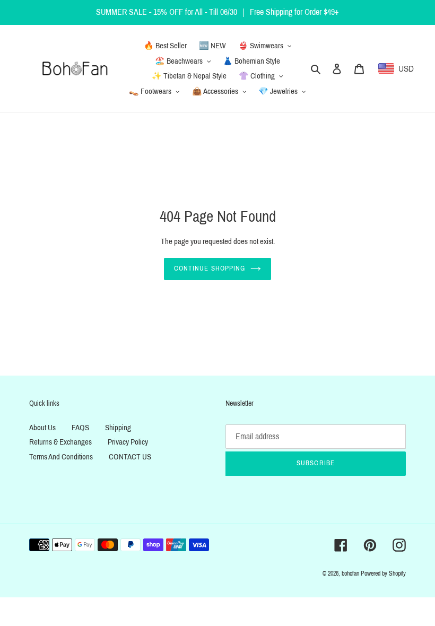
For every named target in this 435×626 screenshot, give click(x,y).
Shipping (118, 427)
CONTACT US (130, 457)
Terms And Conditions (61, 457)
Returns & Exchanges (60, 442)
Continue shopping (209, 268)
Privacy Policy (128, 442)
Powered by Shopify (383, 573)
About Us (42, 427)
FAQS (80, 427)
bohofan (350, 573)
